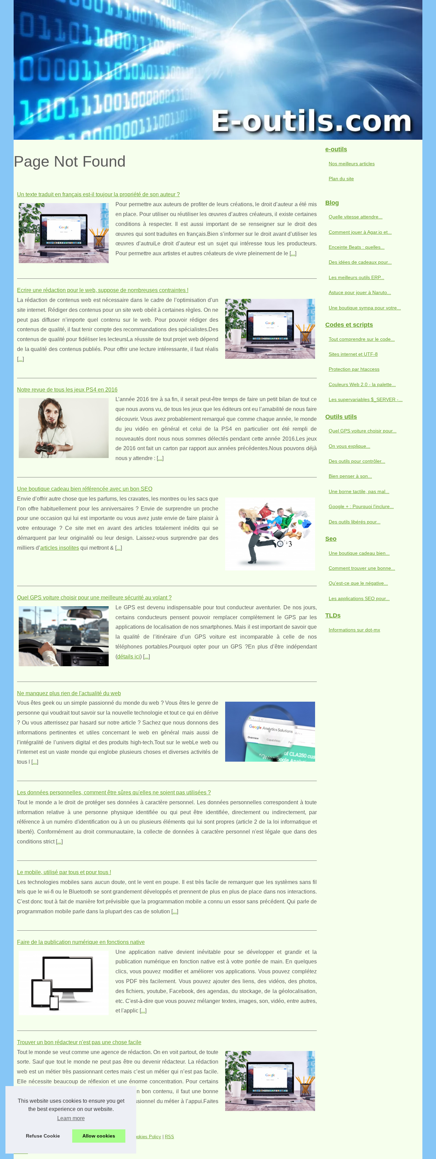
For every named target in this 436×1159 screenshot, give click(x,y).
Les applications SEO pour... (359, 598)
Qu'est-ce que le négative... (358, 583)
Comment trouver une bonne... (362, 568)
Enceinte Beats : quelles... (357, 247)
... (293, 253)
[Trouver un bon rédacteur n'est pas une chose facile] (270, 1080)
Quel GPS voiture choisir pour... (362, 430)
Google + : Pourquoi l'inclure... (361, 506)
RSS (169, 1136)
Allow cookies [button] (98, 1136)
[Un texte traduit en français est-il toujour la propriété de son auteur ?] (64, 232)
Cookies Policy (146, 1136)
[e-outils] (218, 70)
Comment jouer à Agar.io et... (360, 232)
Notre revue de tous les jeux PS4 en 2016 (67, 390)
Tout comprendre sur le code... (362, 339)
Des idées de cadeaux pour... (360, 262)
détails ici (128, 656)
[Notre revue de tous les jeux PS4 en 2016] (64, 427)
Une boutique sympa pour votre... (365, 307)
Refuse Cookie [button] (43, 1136)
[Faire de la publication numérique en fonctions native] (64, 982)
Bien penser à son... (350, 476)
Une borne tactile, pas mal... (359, 491)
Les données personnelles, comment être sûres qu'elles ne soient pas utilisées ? (114, 792)
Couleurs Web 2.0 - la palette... (362, 384)
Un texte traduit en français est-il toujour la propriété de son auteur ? (98, 194)
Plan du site (341, 178)
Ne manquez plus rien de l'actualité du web (69, 693)
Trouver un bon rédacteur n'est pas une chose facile (79, 1042)
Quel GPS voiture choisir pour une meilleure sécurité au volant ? (94, 597)
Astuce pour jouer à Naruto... (360, 292)
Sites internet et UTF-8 (353, 354)
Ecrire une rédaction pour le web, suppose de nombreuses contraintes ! (102, 290)
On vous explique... (349, 446)
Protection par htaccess (354, 369)
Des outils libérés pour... (354, 521)
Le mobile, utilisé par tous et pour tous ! (64, 872)
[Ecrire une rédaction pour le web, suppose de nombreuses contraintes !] (270, 328)
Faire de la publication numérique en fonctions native (81, 942)
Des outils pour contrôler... (357, 461)
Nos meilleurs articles (352, 163)
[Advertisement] (371, 749)
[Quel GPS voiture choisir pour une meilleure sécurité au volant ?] (64, 635)
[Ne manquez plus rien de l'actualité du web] (270, 731)
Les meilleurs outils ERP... (356, 277)
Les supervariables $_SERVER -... (366, 399)
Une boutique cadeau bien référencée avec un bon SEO (84, 489)
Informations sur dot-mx (354, 629)
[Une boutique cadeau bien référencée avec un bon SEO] (270, 533)
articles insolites (59, 548)
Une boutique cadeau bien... (359, 553)
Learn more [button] (71, 1118)
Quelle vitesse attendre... (356, 216)
